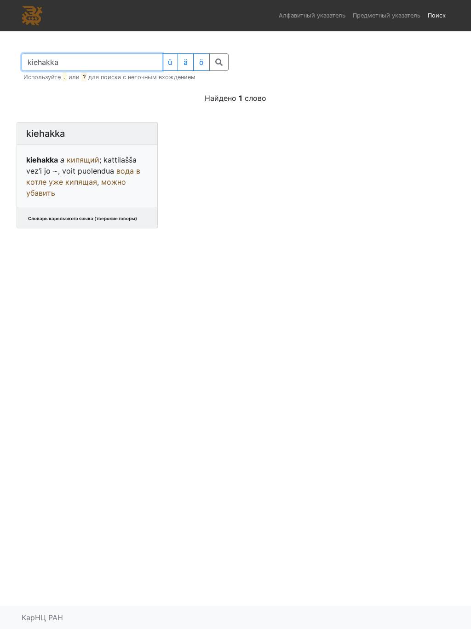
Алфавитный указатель (312, 15)
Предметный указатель (386, 15)
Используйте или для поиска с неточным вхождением (109, 77)
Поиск (437, 15)
